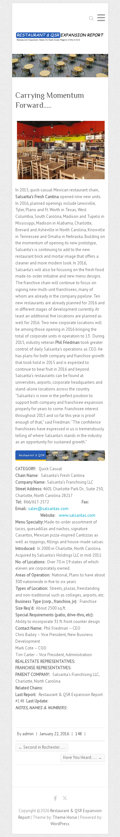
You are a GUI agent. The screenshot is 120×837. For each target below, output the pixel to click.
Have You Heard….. (82, 757)
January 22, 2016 (54, 734)
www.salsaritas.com (77, 515)
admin (28, 734)
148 (78, 734)
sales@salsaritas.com (48, 508)
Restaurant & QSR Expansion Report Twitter (65, 799)
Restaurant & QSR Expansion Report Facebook (55, 799)
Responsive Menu (101, 17)
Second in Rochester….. (41, 747)
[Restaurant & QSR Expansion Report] (60, 38)
